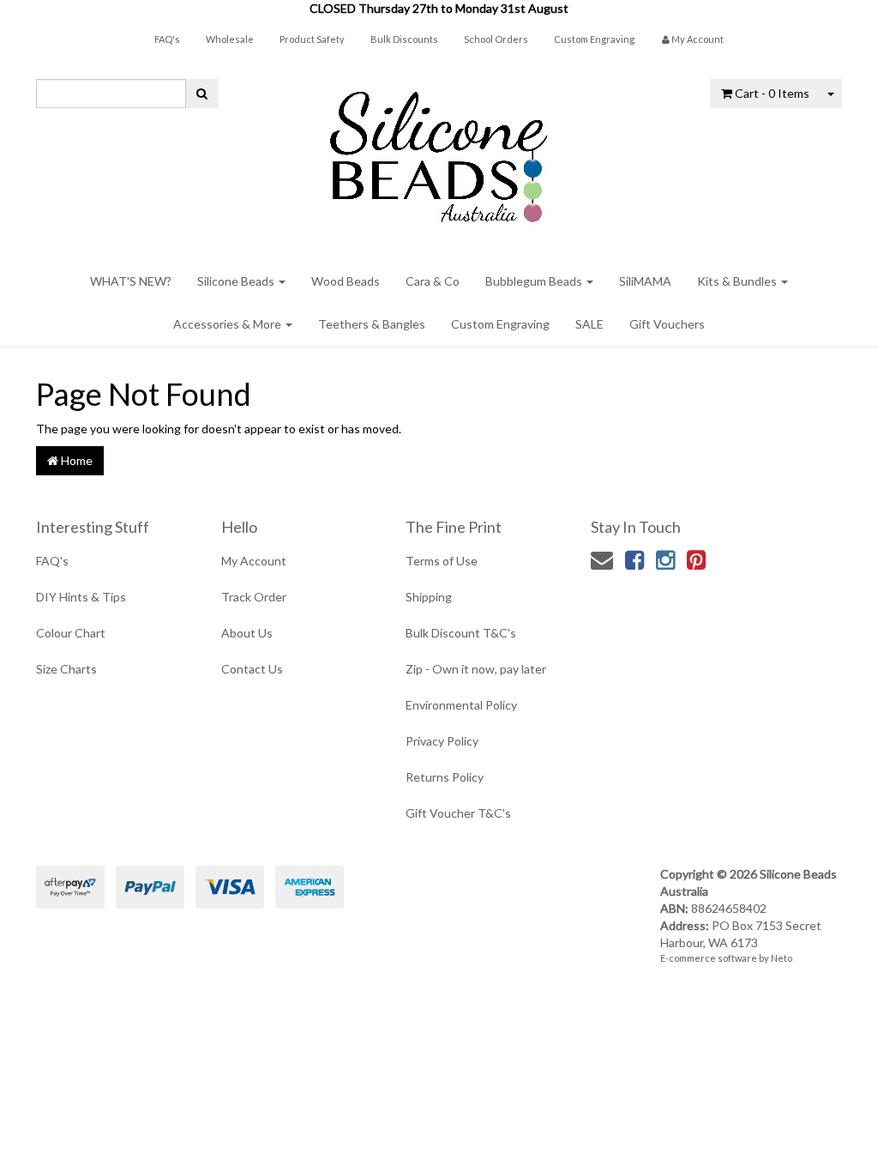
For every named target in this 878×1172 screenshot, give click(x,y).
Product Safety (312, 39)
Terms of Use (442, 560)
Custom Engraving (594, 39)
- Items (772, 93)
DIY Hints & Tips (81, 596)
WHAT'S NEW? (130, 281)
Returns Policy (445, 777)
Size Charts (66, 669)
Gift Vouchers (667, 324)
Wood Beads (345, 281)
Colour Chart (70, 632)
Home (75, 460)
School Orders (496, 39)
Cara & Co (433, 281)
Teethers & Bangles (371, 324)
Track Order (253, 596)
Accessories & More (228, 324)
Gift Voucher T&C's (458, 813)
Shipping (429, 596)
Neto (781, 958)
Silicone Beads (237, 281)
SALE (589, 324)
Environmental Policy (461, 705)
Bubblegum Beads (535, 281)
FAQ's (167, 39)
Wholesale (230, 39)
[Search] (202, 93)
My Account (253, 560)
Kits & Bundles (738, 281)
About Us (247, 632)
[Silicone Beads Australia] (439, 150)
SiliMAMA (645, 281)
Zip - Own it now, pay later (476, 669)
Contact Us (252, 669)
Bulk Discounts (404, 39)
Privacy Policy (442, 741)
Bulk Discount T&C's (461, 632)
